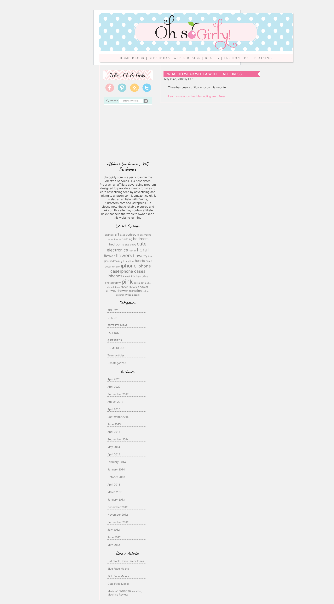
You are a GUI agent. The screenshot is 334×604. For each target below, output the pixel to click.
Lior (190, 78)
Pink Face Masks (118, 576)
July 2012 (113, 529)
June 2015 (114, 424)
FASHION (232, 58)
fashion (132, 251)
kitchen (136, 276)
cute (142, 244)
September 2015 (118, 416)
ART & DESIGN (187, 58)
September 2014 (118, 439)
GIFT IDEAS (159, 58)
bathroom (132, 234)
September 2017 (118, 394)
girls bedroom (112, 261)
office (145, 276)
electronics (117, 250)
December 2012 (117, 507)
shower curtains (129, 291)
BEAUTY (212, 58)
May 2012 (113, 544)
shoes (124, 286)
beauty (117, 239)
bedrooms (116, 244)
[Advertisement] (128, 132)
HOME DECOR (132, 58)
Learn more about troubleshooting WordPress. (197, 96)
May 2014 (113, 446)
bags (122, 235)
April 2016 (113, 409)
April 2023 (113, 379)
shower (133, 287)
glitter (131, 261)
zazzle (136, 294)
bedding (127, 239)
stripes (145, 291)
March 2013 (115, 492)
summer (120, 295)
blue (127, 245)
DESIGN (112, 317)
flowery (140, 255)
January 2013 (116, 499)
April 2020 (113, 386)
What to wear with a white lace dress (204, 74)
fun (150, 256)
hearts (140, 261)
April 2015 (113, 431)
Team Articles (115, 355)
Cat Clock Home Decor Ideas (125, 561)
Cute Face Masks (118, 583)
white (128, 294)
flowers (124, 255)
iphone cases (132, 271)
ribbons (116, 287)
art (116, 234)
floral (143, 250)
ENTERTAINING (258, 58)
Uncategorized (116, 363)
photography (113, 282)
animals (109, 234)
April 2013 (113, 484)
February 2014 (116, 462)
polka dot (139, 282)
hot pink (116, 267)
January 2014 (116, 469)
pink (127, 281)
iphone (129, 266)
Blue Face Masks (118, 568)
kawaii (126, 276)
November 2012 (117, 514)
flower (109, 256)
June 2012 (114, 537)
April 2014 (113, 454)
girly (123, 260)
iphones (115, 276)
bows (133, 244)
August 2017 (115, 401)
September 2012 (118, 522)
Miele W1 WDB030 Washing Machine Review (124, 593)
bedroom (141, 238)
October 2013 (116, 477)
